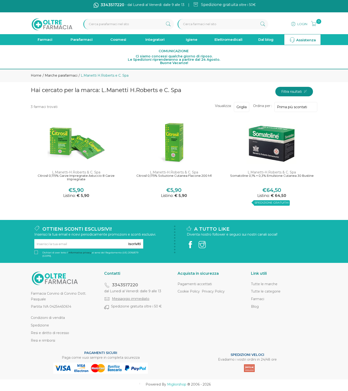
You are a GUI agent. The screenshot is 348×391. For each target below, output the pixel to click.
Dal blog (265, 39)
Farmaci (45, 39)
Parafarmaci (82, 39)
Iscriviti (134, 244)
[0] (312, 23)
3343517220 (125, 285)
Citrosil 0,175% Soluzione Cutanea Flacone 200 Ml (174, 175)
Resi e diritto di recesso (50, 333)
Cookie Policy (189, 291)
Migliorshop (176, 384)
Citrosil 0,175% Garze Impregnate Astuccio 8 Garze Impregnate (76, 177)
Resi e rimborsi (43, 340)
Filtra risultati (292, 91)
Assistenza (305, 40)
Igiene (191, 39)
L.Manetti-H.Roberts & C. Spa (76, 172)
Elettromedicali (228, 39)
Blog (255, 306)
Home (36, 75)
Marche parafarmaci (60, 75)
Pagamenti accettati (195, 284)
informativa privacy (79, 252)
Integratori (155, 39)
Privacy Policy (213, 291)
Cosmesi (118, 39)
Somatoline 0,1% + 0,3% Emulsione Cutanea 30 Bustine (272, 175)
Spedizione (40, 325)
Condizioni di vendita (48, 318)
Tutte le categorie (266, 291)
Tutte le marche (264, 284)
